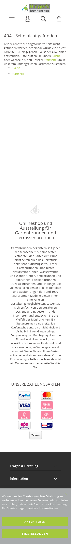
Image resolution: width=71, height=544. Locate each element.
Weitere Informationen (43, 508)
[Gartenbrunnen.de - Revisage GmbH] (35, 8)
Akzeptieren (35, 522)
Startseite (50, 60)
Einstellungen (35, 533)
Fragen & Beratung (24, 466)
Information (19, 478)
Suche (56, 56)
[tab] (35, 466)
